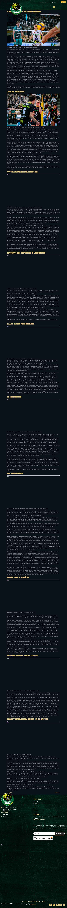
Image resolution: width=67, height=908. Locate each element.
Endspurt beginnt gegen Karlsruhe (22, 655)
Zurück (9, 792)
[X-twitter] (54, 2)
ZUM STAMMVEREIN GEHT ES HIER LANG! (33, 901)
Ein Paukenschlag (15, 473)
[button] (54, 7)
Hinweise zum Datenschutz (39, 819)
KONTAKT (63, 2)
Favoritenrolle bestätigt (18, 577)
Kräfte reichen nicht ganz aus (20, 323)
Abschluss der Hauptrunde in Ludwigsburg (26, 253)
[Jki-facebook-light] (47, 2)
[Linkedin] (57, 2)
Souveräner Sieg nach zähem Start (22, 171)
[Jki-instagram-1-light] (50, 2)
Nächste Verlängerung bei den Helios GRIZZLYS (27, 719)
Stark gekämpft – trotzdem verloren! (24, 11)
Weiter (57, 792)
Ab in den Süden (14, 396)
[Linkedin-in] (64, 905)
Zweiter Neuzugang (15, 91)
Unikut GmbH (33, 904)
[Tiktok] (52, 2)
